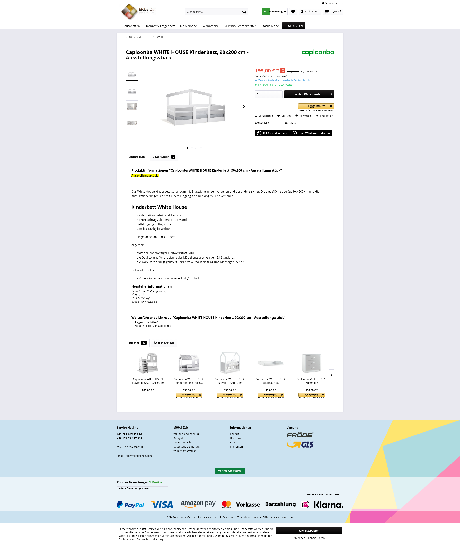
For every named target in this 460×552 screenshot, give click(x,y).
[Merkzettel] (293, 11)
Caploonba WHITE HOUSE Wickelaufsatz (271, 380)
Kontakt (234, 433)
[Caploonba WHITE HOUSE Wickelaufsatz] (271, 363)
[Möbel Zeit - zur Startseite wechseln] (139, 12)
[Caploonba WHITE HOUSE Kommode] (311, 363)
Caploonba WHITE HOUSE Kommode (311, 380)
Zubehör (137, 342)
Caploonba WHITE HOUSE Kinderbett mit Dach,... (189, 380)
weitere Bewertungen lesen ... (325, 494)
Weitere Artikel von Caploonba (152, 325)
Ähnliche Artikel (164, 342)
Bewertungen (163, 156)
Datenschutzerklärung (186, 446)
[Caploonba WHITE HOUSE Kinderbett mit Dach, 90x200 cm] (189, 363)
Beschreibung (137, 156)
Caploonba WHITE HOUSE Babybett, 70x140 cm (230, 380)
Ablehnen (299, 538)
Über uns (235, 438)
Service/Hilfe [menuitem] (332, 3)
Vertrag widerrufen (230, 471)
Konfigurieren (316, 538)
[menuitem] (216, 11)
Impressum (237, 446)
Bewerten (305, 115)
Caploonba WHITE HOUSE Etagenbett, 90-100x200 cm (148, 380)
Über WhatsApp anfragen (314, 133)
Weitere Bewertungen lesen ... (135, 488)
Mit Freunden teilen (275, 133)
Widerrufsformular (184, 451)
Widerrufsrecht (182, 442)
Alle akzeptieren (309, 530)
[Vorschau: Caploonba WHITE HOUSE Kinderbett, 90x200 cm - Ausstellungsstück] (132, 74)
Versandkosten (244, 517)
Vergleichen (265, 115)
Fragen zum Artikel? (146, 322)
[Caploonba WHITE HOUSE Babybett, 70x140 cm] (230, 363)
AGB (232, 442)
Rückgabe (179, 438)
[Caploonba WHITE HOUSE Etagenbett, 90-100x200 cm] (148, 363)
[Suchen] (244, 11)
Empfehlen (326, 115)
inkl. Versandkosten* (276, 75)
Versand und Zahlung (186, 433)
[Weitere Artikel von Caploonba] (318, 55)
